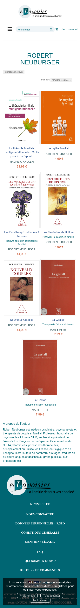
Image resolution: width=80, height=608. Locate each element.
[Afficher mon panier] (57, 29)
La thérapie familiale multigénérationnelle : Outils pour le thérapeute (22, 152)
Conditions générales (40, 533)
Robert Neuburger (58, 154)
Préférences (27, 595)
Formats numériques (13, 71)
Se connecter (70, 29)
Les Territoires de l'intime (58, 232)
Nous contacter (40, 514)
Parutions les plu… (60, 79)
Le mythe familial (58, 148)
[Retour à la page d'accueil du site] (40, 11)
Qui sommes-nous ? (40, 561)
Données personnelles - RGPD (40, 523)
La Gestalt (58, 320)
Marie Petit (58, 329)
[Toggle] (10, 29)
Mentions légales (40, 542)
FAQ (40, 552)
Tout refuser (40, 600)
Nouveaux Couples (21, 320)
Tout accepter (51, 595)
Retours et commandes (40, 570)
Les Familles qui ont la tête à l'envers (21, 234)
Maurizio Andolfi (22, 161)
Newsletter (40, 504)
